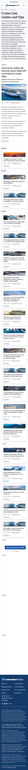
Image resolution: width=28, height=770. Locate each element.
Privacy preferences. (14, 1)
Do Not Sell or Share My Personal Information (7, 698)
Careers (4, 693)
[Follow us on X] (8, 703)
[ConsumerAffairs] (13, 5)
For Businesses (18, 687)
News (6, 9)
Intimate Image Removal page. (10, 767)
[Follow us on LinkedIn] (11, 703)
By (15, 102)
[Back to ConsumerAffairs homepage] (2, 9)
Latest (4, 64)
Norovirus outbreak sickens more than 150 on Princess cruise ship (14, 72)
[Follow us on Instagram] (4, 703)
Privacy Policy (18, 683)
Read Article (5, 141)
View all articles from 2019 (15, 547)
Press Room (18, 693)
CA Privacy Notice (19, 690)
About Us (4, 683)
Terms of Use (5, 690)
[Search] (23, 5)
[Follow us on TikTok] (6, 703)
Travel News (12, 9)
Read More (6, 166)
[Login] (26, 5)
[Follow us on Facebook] (2, 703)
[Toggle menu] (2, 5)
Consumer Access (11, 724)
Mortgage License (7, 687)
